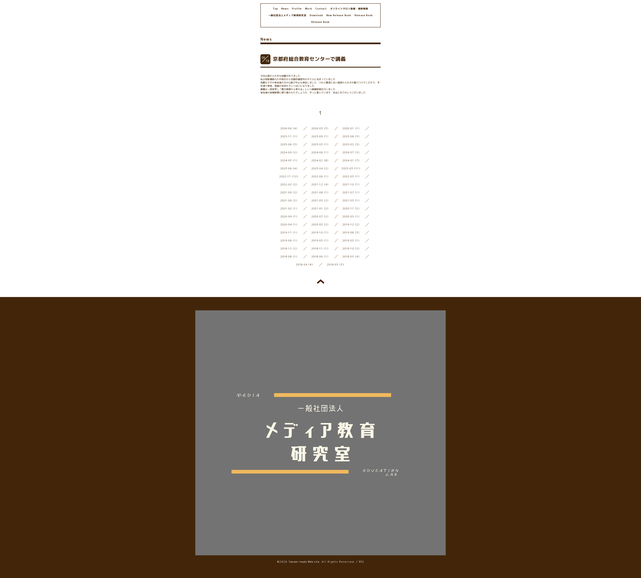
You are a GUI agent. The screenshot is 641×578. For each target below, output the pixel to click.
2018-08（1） (289, 256)
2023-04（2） (320, 168)
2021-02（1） (289, 208)
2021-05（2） (320, 200)
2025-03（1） (320, 144)
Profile (297, 8)
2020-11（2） (352, 208)
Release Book (364, 15)
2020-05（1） (352, 216)
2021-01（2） (320, 208)
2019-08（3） (352, 232)
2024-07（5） (352, 152)
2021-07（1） (352, 192)
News (285, 8)
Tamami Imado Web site (304, 561)
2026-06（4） (289, 128)
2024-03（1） (289, 160)
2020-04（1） (289, 224)
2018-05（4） (352, 256)
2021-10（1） (352, 184)
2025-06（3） (289, 144)
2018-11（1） (320, 248)
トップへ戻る (320, 281)
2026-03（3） (320, 128)
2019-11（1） (289, 232)
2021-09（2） (289, 192)
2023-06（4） (289, 168)
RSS (361, 561)
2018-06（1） (320, 256)
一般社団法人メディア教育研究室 (287, 15)
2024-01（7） (352, 160)
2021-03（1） (352, 200)
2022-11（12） (289, 176)
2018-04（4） (305, 264)
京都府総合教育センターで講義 (309, 58)
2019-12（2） (352, 224)
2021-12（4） (320, 184)
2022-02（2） (289, 184)
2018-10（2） (352, 248)
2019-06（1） (289, 240)
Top (275, 8)
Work (308, 8)
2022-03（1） (352, 176)
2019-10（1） (320, 232)
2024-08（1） (320, 152)
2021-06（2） (289, 200)
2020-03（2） (320, 224)
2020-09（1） (289, 216)
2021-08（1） (320, 192)
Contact (321, 8)
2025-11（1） (289, 136)
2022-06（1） (320, 176)
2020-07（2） (320, 216)
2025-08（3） (352, 136)
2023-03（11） (351, 168)
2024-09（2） (289, 152)
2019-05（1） (320, 240)
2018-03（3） (336, 264)
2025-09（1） (320, 136)
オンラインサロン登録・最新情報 (349, 8)
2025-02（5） (352, 144)
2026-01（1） (352, 128)
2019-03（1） (352, 240)
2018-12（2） (289, 248)
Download (316, 15)
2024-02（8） (320, 160)
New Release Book (338, 15)
